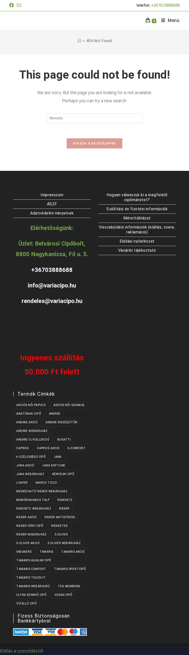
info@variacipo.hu (52, 285)
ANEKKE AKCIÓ (27, 422)
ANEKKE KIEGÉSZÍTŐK (61, 422)
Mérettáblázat (137, 218)
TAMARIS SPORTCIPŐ (70, 569)
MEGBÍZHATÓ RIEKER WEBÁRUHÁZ (41, 491)
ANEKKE (54, 413)
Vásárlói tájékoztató (137, 250)
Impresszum (52, 195)
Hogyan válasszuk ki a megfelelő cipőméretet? (137, 197)
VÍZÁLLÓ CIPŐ (26, 603)
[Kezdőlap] (79, 40)
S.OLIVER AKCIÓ (28, 543)
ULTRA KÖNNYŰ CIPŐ (31, 595)
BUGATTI (64, 439)
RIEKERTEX (59, 526)
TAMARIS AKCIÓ (73, 551)
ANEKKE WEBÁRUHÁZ (31, 431)
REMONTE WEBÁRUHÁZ (33, 508)
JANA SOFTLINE (53, 465)
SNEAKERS (24, 551)
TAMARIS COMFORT (31, 569)
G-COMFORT (76, 448)
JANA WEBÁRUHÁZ (30, 474)
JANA (58, 457)
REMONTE (64, 500)
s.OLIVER (61, 534)
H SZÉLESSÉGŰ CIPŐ (31, 457)
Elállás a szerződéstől (21, 651)
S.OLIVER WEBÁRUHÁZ (64, 543)
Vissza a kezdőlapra (94, 143)
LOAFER (22, 482)
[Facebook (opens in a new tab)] (12, 5)
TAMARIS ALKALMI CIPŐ (33, 560)
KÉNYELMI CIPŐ (63, 474)
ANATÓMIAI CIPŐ (28, 413)
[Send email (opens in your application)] (19, 5)
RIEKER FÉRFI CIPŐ (29, 526)
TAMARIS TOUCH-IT (31, 577)
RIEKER (64, 508)
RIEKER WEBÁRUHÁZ (31, 534)
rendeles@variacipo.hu (52, 301)
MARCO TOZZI (46, 482)
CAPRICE (22, 448)
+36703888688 (52, 269)
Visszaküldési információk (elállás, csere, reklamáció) (137, 229)
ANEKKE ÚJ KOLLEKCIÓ (32, 439)
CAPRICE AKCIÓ (48, 448)
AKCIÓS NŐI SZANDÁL (69, 405)
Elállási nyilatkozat (137, 241)
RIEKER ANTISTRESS (60, 517)
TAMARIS (46, 551)
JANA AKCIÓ (25, 465)
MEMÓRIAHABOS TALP (32, 500)
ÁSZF (52, 204)
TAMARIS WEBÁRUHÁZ (33, 586)
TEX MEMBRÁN (69, 586)
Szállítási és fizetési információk (137, 209)
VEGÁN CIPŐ (63, 595)
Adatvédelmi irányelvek (52, 213)
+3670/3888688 (165, 5)
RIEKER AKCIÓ (26, 517)
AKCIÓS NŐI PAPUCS (31, 405)
